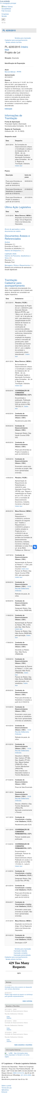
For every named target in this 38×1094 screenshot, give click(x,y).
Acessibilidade (6, 9)
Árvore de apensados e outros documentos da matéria (15, 230)
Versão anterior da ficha (13, 42)
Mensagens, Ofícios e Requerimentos (17, 265)
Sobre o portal (6, 1086)
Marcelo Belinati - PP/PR (13, 72)
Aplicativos (5, 1090)
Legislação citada (10, 254)
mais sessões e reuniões (23, 1045)
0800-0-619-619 (18, 1073)
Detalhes (9, 1018)
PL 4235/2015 (9, 30)
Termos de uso (7, 1088)
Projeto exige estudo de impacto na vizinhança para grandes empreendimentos (19, 995)
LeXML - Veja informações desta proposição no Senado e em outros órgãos (17, 1054)
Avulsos (7, 242)
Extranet (4, 1092)
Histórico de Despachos (13, 250)
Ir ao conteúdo (5, 1)
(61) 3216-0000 (26, 1075)
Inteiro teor (18, 166)
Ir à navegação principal (8, 3)
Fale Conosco (6, 11)
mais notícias (27, 1001)
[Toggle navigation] (2, 22)
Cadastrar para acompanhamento (16, 40)
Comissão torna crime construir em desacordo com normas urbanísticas (18, 988)
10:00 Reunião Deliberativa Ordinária (23, 588)
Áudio (8, 1016)
